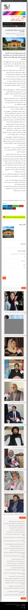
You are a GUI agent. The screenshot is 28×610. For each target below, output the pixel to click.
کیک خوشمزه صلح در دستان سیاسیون (20, 469)
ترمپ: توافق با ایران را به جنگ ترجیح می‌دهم (17, 528)
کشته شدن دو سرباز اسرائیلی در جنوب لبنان (17, 530)
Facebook (10, 206)
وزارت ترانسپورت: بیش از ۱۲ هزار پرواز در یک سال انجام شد (15, 580)
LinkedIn (9, 208)
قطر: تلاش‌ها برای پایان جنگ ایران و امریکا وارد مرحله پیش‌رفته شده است (14, 553)
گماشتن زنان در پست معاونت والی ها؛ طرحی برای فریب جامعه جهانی (16, 312)
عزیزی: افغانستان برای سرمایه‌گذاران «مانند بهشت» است (15, 565)
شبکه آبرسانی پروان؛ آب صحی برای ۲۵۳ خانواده (17, 521)
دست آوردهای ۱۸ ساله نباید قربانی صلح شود (19, 358)
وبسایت (24, 265)
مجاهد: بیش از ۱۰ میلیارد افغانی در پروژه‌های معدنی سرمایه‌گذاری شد (16, 592)
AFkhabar (23, 605)
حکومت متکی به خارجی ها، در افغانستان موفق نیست (17, 425)
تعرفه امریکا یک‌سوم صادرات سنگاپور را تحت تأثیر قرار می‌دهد (14, 523)
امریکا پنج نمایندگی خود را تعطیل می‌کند (18, 567)
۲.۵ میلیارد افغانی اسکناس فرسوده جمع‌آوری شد (17, 586)
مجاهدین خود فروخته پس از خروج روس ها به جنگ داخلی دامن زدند (15, 492)
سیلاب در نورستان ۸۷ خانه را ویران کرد (18, 559)
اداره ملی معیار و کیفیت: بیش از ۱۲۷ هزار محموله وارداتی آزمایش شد (15, 583)
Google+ (21, 206)
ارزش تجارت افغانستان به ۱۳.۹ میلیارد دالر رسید (17, 576)
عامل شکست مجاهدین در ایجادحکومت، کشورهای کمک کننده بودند (14, 514)
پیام (24, 267)
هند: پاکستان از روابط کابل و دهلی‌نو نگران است (17, 546)
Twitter (4, 206)
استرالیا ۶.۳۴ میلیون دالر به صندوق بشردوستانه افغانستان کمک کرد (14, 541)
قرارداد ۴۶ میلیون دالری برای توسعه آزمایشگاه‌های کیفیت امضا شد (14, 588)
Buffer (4, 208)
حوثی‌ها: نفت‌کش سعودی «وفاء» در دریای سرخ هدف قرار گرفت (15, 534)
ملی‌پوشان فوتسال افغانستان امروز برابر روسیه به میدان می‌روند (14, 548)
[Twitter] (24, 607)
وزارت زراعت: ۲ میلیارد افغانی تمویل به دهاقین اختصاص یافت (14, 578)
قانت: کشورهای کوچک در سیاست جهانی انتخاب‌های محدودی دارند (14, 538)
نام (24, 257)
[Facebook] (22, 607)
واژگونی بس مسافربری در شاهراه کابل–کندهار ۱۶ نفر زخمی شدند (15, 570)
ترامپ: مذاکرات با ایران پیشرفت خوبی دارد (17, 550)
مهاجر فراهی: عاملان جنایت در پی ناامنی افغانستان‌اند (16, 532)
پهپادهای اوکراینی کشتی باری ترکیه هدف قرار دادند (16, 563)
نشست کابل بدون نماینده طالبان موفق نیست (19, 447)
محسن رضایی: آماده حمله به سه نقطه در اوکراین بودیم (16, 561)
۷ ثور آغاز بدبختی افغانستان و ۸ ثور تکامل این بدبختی (17, 402)
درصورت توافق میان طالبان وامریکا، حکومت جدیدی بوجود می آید (15, 335)
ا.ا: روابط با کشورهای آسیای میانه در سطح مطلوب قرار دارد (15, 544)
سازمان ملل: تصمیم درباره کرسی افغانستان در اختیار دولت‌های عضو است (14, 556)
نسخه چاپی (18, 35)
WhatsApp (15, 206)
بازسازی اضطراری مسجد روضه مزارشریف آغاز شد (16, 526)
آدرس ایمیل (23, 261)
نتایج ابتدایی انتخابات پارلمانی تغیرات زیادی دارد (18, 380)
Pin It (14, 208)
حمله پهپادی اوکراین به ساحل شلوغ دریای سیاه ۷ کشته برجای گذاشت (14, 573)
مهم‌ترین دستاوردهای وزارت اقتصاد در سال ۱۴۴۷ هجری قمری (14, 595)
